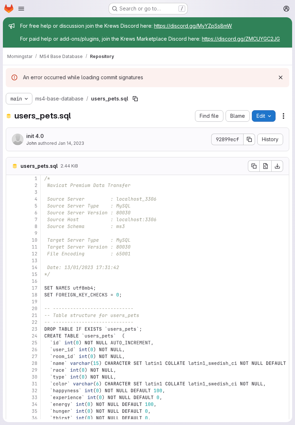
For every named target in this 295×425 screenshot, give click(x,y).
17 (34, 288)
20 (34, 308)
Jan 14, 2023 (71, 143)
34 (34, 404)
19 (34, 302)
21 (34, 315)
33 (34, 397)
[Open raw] (265, 166)
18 (34, 295)
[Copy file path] (135, 98)
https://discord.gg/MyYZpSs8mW (193, 26)
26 (34, 349)
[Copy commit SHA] (249, 139)
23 (34, 329)
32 (34, 391)
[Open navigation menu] (21, 8)
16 (34, 281)
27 (34, 356)
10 (34, 240)
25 (34, 343)
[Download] (277, 166)
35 (34, 411)
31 (34, 384)
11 (34, 247)
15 (34, 274)
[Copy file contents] (253, 166)
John (31, 143)
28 (34, 363)
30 (34, 377)
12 (34, 254)
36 (34, 418)
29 (34, 370)
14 (34, 267)
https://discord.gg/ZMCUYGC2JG (241, 39)
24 (34, 336)
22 (34, 322)
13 (34, 261)
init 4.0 (35, 136)
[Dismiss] (280, 77)
